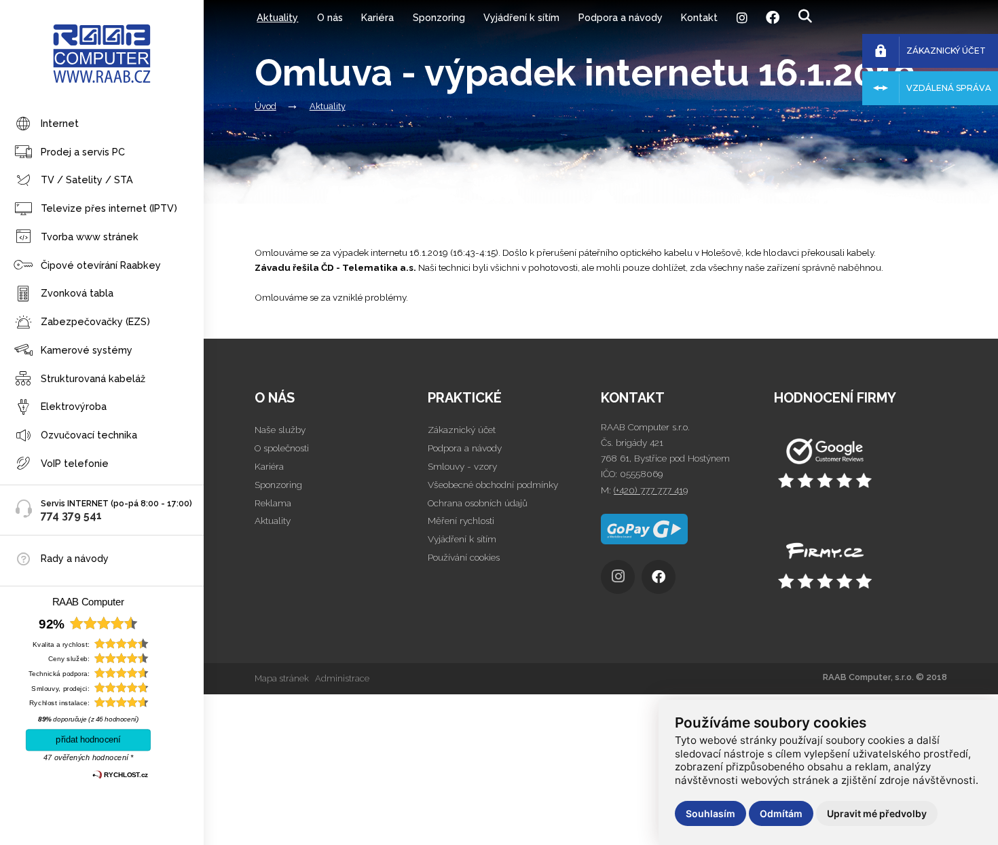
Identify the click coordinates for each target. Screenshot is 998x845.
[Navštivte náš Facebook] (662, 580)
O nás (330, 17)
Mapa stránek (282, 678)
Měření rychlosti (461, 520)
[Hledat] (805, 16)
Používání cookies (464, 557)
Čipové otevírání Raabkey (101, 265)
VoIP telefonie (75, 463)
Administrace (342, 678)
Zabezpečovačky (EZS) (95, 321)
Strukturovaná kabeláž (93, 378)
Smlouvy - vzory (462, 466)
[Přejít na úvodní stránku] (860, 464)
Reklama (273, 502)
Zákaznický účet (462, 429)
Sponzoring (439, 17)
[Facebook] (772, 17)
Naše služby (280, 429)
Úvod (265, 106)
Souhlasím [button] (710, 813)
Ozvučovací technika (89, 434)
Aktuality (277, 17)
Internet (60, 123)
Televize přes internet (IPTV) (109, 208)
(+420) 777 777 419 (651, 490)
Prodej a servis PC (83, 151)
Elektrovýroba (74, 406)
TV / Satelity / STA (87, 179)
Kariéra (377, 17)
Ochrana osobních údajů (478, 502)
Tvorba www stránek (89, 236)
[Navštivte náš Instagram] (621, 580)
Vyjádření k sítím (521, 17)
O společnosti (282, 448)
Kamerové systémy (86, 350)
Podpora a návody (620, 17)
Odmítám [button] (781, 813)
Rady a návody (75, 558)
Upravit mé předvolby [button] (877, 813)
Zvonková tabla (77, 293)
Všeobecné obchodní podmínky (493, 484)
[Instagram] (742, 17)
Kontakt (699, 17)
